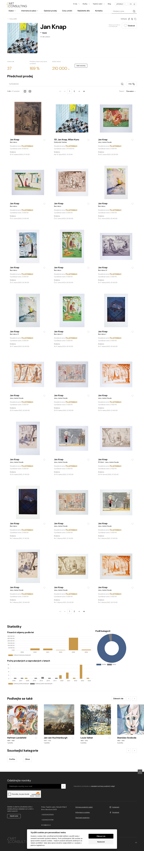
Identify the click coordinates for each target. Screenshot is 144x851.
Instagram (115, 807)
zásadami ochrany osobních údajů (103, 786)
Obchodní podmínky (82, 818)
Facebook (115, 812)
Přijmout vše (101, 836)
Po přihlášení (27, 146)
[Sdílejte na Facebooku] (129, 19)
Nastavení (101, 842)
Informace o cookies (82, 812)
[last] (83, 91)
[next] (79, 91)
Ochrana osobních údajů (84, 807)
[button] (140, 771)
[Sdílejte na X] (132, 19)
